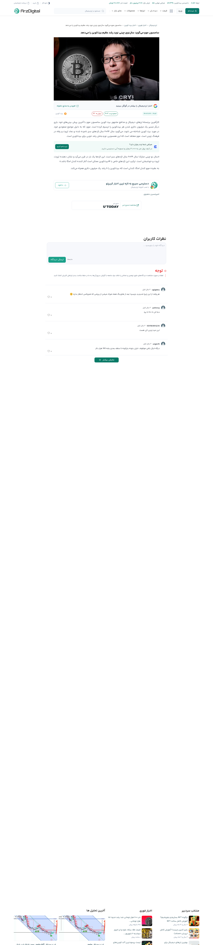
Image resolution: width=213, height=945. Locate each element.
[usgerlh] (163, 344)
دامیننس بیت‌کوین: (181, 3)
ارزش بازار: (146, 3)
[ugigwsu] (163, 289)
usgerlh (156, 344)
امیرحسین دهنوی (151, 194)
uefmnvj (156, 308)
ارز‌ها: (197, 3)
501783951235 (153, 326)
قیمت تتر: (124, 3)
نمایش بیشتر (108, 360)
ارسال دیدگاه (57, 259)
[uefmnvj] (163, 307)
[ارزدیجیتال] (27, 11)
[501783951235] (163, 325)
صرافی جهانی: (159, 3)
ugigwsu (156, 290)
